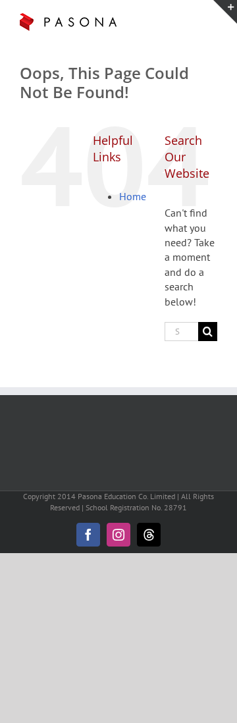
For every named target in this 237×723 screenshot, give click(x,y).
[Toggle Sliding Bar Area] (225, 12)
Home (132, 196)
